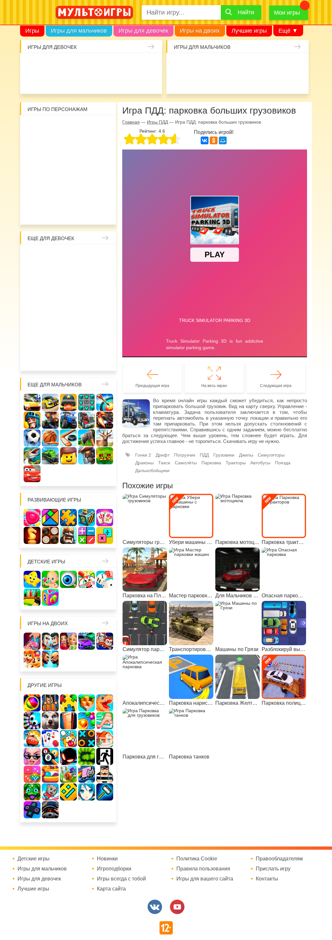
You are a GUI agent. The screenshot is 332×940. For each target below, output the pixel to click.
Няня (103, 256)
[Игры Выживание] (86, 438)
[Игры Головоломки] (86, 517)
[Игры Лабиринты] (50, 774)
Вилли (51, 126)
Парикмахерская (103, 273)
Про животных (68, 341)
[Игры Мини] (32, 774)
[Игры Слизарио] (32, 720)
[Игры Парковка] (32, 402)
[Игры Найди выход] (68, 720)
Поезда (282, 462)
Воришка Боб (51, 144)
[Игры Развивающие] (50, 597)
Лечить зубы (51, 341)
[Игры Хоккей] (68, 438)
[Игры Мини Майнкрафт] (104, 792)
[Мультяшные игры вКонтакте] (155, 907)
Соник (68, 195)
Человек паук (103, 195)
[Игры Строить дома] (104, 738)
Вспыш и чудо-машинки (51, 161)
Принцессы (85, 273)
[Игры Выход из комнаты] (104, 756)
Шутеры (212, 81)
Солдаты (246, 64)
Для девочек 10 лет (103, 358)
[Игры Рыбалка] (32, 455)
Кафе (51, 290)
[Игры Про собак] (50, 720)
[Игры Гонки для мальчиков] (50, 402)
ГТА (280, 81)
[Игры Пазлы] (68, 517)
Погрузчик (184, 455)
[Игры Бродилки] (68, 774)
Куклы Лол (48, 81)
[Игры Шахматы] (32, 535)
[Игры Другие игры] (32, 809)
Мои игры (287, 12)
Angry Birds (103, 178)
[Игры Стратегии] (68, 535)
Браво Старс (177, 81)
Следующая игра (275, 385)
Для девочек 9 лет (85, 358)
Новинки (107, 858)
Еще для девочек (51, 238)
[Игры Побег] (50, 703)
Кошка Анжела (85, 290)
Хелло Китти (68, 178)
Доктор (117, 64)
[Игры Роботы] (86, 455)
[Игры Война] (68, 402)
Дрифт (163, 455)
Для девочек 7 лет (51, 358)
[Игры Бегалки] (50, 792)
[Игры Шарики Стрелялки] (32, 703)
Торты (117, 81)
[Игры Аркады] (86, 774)
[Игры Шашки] (50, 535)
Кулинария (83, 81)
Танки (263, 64)
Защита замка (280, 64)
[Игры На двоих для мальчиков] (50, 641)
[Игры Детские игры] (32, 579)
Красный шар (103, 126)
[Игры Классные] (32, 756)
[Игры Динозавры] (104, 703)
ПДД (204, 455)
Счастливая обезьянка (34, 178)
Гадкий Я (60, 212)
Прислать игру (273, 868)
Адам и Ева (68, 126)
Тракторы (236, 462)
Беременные (34, 324)
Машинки (246, 81)
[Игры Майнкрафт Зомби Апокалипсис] (104, 455)
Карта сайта (111, 888)
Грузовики (223, 455)
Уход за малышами (65, 64)
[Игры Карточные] (50, 738)
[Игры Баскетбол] (50, 438)
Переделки (103, 324)
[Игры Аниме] (86, 792)
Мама (34, 273)
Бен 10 (103, 144)
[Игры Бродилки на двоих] (32, 659)
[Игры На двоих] (32, 641)
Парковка (211, 462)
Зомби (212, 64)
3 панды (34, 144)
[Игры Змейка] (86, 756)
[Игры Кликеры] (68, 738)
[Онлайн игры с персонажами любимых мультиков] (94, 12)
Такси (164, 462)
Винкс (34, 256)
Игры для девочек (143, 31)
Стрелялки (194, 64)
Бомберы (77, 212)
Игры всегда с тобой (121, 878)
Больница (51, 273)
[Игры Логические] (50, 517)
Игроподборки (114, 868)
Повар (34, 341)
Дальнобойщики (152, 470)
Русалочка (34, 290)
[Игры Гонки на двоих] (86, 641)
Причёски (68, 273)
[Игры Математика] (86, 535)
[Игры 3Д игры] (86, 703)
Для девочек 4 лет (85, 341)
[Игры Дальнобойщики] (86, 420)
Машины (298, 64)
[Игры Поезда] (50, 455)
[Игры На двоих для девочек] (68, 641)
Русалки (68, 307)
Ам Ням (85, 161)
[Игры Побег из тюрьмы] (104, 774)
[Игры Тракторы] (68, 420)
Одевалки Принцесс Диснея (51, 324)
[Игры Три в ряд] (32, 517)
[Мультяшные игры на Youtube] (177, 907)
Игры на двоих (200, 31)
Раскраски (85, 256)
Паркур (263, 81)
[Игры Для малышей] (50, 579)
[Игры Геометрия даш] (68, 792)
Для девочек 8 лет (68, 358)
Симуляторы (271, 455)
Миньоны (34, 195)
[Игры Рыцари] (32, 420)
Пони (103, 307)
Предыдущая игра (152, 385)
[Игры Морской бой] (32, 738)
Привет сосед (194, 81)
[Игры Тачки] (32, 473)
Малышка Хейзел (48, 64)
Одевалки (31, 64)
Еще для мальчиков (55, 384)
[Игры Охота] (104, 438)
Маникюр (151, 64)
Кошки (134, 64)
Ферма (85, 307)
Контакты (267, 878)
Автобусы (260, 462)
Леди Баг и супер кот (85, 144)
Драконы (144, 462)
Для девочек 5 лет (103, 341)
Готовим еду (134, 81)
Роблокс (34, 126)
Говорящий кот (51, 195)
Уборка (100, 64)
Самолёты (186, 462)
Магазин (68, 290)
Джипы (298, 81)
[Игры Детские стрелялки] (32, 597)
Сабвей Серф (68, 161)
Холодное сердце (34, 307)
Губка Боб (103, 161)
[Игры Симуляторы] (50, 809)
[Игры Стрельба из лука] (104, 402)
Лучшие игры (249, 31)
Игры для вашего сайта (204, 878)
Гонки (177, 64)
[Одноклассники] (214, 140)
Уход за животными (151, 81)
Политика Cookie (196, 858)
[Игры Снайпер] (50, 420)
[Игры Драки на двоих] (50, 659)
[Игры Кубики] (104, 579)
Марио (85, 178)
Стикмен (68, 144)
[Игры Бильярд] (50, 756)
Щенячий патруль (85, 195)
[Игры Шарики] (86, 720)
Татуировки (100, 81)
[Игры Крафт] (86, 402)
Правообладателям (279, 858)
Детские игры (46, 561)
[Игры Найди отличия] (68, 579)
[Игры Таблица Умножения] (104, 535)
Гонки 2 (143, 455)
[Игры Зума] (32, 792)
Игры (32, 31)
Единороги (31, 81)
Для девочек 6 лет (34, 358)
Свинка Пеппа (51, 178)
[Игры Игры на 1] (104, 720)
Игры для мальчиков (79, 31)
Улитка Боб (85, 126)
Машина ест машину (229, 81)
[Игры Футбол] (32, 438)
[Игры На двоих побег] (104, 641)
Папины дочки (68, 324)
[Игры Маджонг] (104, 517)
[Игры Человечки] (68, 756)
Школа (51, 256)
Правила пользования (203, 868)
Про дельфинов (65, 81)
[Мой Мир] (223, 140)
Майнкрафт (229, 64)
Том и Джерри (34, 161)
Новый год (85, 324)
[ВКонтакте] (204, 140)
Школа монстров (51, 307)
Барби (83, 64)
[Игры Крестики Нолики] (86, 738)
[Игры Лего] (68, 455)
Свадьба (103, 290)
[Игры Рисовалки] (86, 579)
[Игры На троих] (68, 703)
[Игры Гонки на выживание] (104, 420)
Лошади (68, 256)
